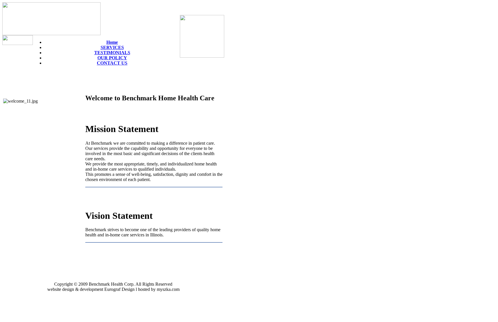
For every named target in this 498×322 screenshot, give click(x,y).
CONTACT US (112, 63)
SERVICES (112, 47)
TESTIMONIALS (112, 52)
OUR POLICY (112, 57)
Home (112, 42)
